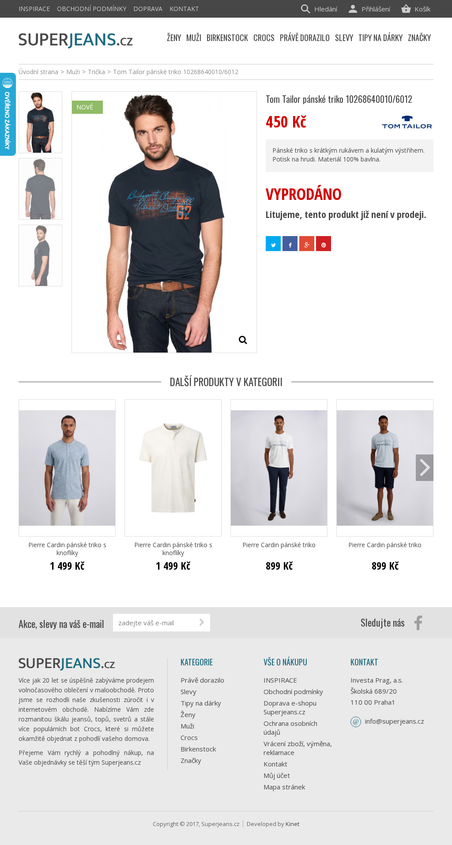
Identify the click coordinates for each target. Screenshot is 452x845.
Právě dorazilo (202, 680)
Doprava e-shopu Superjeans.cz (290, 707)
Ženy (188, 714)
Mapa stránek (284, 786)
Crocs (189, 737)
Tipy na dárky (201, 703)
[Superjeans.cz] (76, 39)
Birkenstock (198, 748)
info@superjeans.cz (394, 721)
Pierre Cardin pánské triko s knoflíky (67, 549)
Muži (187, 725)
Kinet (292, 824)
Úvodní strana (38, 72)
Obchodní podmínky (91, 8)
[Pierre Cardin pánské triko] (279, 468)
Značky (191, 760)
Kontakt (184, 8)
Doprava (147, 8)
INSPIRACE (34, 8)
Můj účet (277, 775)
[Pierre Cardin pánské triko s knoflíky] (67, 468)
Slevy (188, 691)
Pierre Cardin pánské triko (279, 545)
